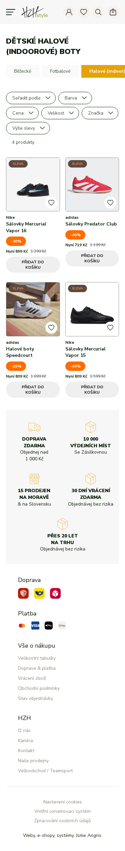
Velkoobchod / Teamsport (45, 771)
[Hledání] (98, 12)
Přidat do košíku (33, 264)
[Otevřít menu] (10, 12)
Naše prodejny (33, 761)
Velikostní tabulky (37, 658)
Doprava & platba (37, 668)
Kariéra (25, 740)
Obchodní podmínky (39, 688)
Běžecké (22, 71)
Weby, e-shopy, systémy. (62, 835)
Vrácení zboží (32, 678)
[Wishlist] (84, 12)
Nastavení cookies (62, 802)
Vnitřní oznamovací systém (62, 811)
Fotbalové (60, 71)
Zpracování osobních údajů (62, 820)
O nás (24, 730)
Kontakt (26, 750)
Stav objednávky (35, 698)
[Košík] (113, 12)
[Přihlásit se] (69, 12)
